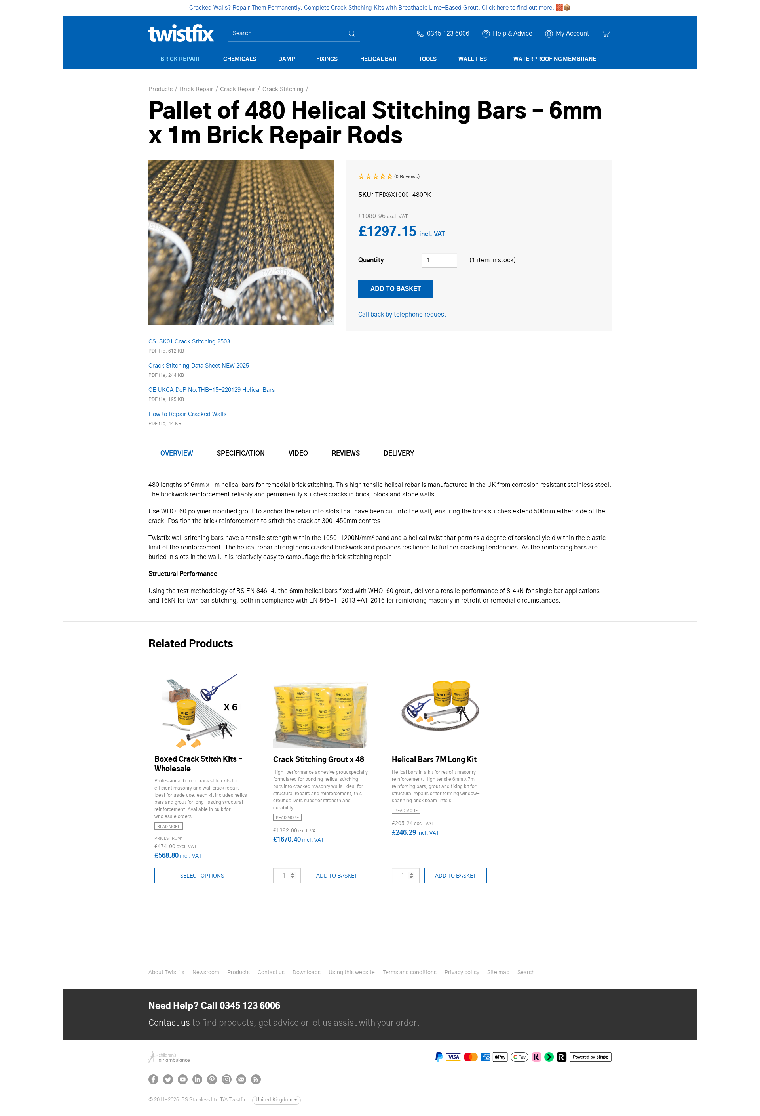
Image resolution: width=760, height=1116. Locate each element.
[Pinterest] (212, 1079)
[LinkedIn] (197, 1079)
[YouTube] (182, 1079)
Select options (202, 876)
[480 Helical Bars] (241, 242)
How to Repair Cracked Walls (187, 414)
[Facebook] (153, 1079)
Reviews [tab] (346, 453)
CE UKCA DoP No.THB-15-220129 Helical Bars (211, 390)
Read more (168, 827)
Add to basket (336, 876)
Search (526, 972)
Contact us (271, 972)
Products (238, 972)
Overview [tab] (176, 453)
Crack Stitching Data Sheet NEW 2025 (198, 366)
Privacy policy (462, 972)
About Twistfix (166, 972)
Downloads (307, 972)
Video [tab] (298, 453)
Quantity (371, 260)
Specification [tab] (241, 453)
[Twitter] (168, 1079)
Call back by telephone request (402, 314)
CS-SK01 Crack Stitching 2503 (189, 342)
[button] (389, 177)
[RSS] (256, 1079)
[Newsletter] (241, 1079)
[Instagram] (226, 1079)
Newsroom (205, 972)
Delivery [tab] (399, 453)
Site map (498, 972)
